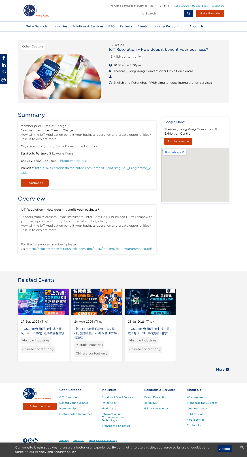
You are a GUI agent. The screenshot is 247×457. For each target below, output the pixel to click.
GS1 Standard (181, 6)
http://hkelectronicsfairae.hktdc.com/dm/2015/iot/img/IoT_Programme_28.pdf (90, 249)
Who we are (195, 397)
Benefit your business (73, 402)
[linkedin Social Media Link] (35, 440)
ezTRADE (150, 402)
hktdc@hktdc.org (73, 160)
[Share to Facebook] (3, 58)
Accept (224, 448)
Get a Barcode (210, 13)
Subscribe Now (40, 406)
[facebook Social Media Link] (25, 440)
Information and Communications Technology (113, 417)
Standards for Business (202, 402)
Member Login (200, 6)
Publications (195, 414)
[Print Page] (3, 80)
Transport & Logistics (116, 425)
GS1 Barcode (68, 397)
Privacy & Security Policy (103, 440)
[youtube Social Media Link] (30, 440)
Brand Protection (155, 397)
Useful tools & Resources (75, 414)
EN (151, 6)
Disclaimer (78, 440)
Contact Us (217, 6)
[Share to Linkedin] (3, 65)
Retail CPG (109, 402)
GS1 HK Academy (156, 408)
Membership (67, 408)
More (220, 369)
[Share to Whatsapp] (3, 72)
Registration (35, 182)
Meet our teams (197, 408)
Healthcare (109, 408)
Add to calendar (178, 141)
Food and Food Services (118, 397)
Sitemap (64, 440)
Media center (195, 419)
